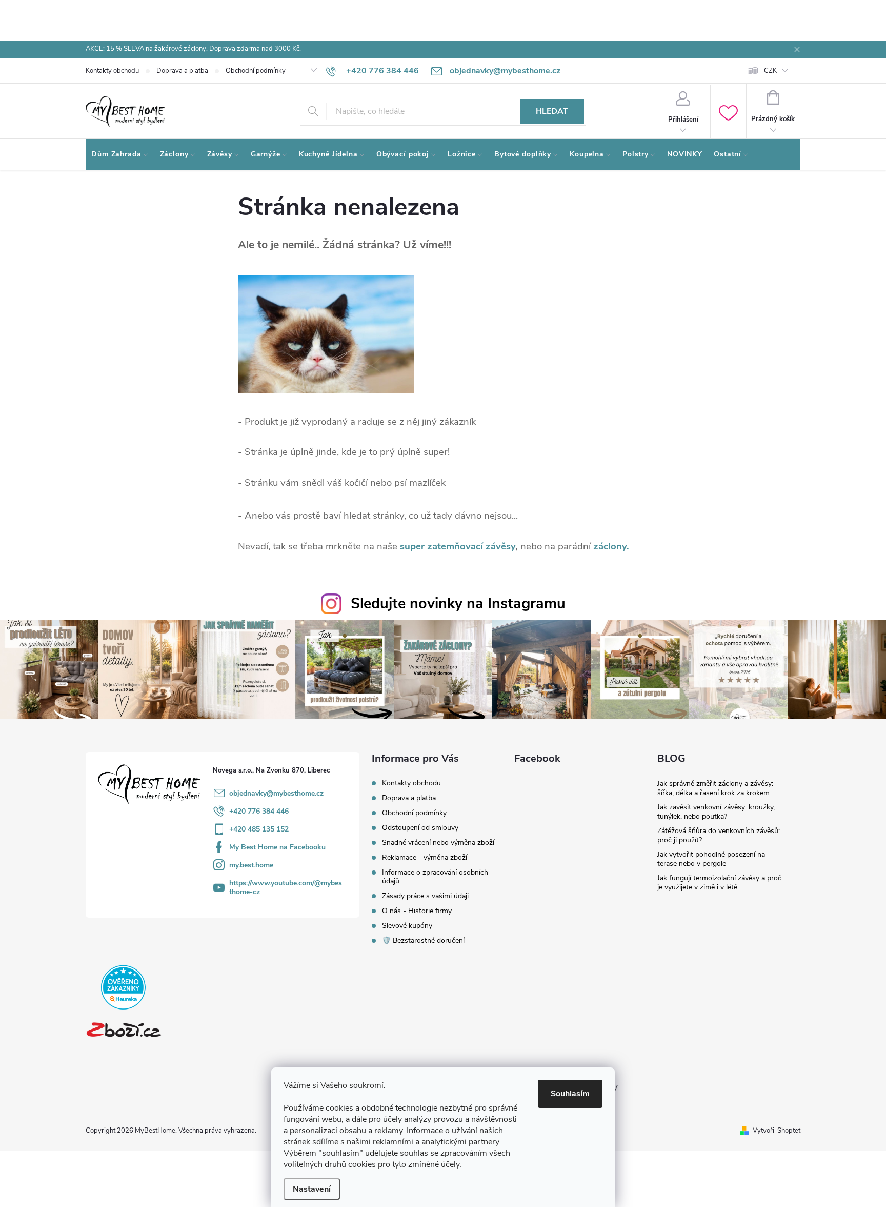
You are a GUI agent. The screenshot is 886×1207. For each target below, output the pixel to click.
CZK (770, 70)
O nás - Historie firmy (417, 911)
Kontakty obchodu (112, 70)
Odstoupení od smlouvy (420, 828)
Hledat (552, 111)
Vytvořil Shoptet (776, 1130)
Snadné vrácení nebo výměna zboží (438, 842)
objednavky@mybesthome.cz (276, 793)
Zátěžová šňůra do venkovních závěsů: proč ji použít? (718, 835)
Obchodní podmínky (256, 70)
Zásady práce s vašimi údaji (425, 896)
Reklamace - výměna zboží (424, 857)
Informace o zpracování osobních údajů (435, 876)
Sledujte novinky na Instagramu (458, 603)
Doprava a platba (182, 70)
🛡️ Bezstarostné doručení (423, 940)
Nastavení (312, 1189)
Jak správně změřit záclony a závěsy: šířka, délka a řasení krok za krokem (715, 788)
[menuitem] (120, 154)
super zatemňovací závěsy (457, 546)
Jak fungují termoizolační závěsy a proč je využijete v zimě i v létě (719, 882)
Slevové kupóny (407, 926)
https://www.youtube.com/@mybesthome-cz (285, 887)
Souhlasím (570, 1093)
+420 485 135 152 (259, 829)
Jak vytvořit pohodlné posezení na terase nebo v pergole (711, 858)
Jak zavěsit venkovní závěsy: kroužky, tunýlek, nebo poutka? (716, 811)
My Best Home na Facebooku (277, 847)
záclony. (611, 546)
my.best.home (251, 865)
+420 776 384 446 (259, 811)
